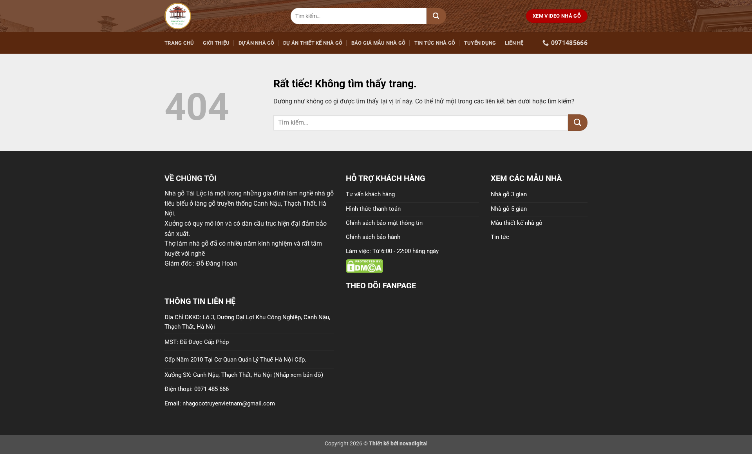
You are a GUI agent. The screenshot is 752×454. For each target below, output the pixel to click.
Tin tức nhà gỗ (435, 43)
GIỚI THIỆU (216, 43)
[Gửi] (436, 16)
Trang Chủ (179, 43)
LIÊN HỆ (514, 43)
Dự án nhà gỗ (257, 43)
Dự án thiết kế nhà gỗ (312, 43)
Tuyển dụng (480, 43)
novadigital (414, 443)
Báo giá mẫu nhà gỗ (378, 43)
